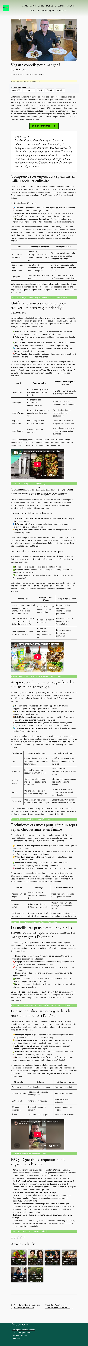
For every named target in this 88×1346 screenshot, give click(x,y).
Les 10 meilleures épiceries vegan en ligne (29, 483)
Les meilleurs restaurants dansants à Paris (29, 1231)
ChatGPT (16, 90)
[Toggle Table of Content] (53, 126)
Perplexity (29, 90)
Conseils (41, 74)
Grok (40, 90)
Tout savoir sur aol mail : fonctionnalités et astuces (33, 819)
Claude (50, 90)
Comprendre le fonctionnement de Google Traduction (34, 922)
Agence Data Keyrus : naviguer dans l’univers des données (36, 676)
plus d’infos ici (58, 1060)
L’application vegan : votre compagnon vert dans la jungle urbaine (39, 297)
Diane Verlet (29, 74)
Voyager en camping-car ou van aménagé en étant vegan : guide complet (42, 1005)
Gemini (60, 90)
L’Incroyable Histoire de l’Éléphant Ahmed (28, 1154)
